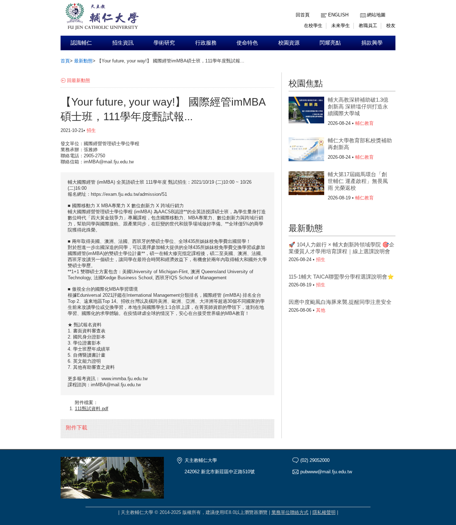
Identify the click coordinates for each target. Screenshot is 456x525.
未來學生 (340, 25)
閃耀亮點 (330, 43)
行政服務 (206, 43)
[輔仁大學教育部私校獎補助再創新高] (306, 151)
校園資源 (289, 43)
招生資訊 (123, 43)
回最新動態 (78, 80)
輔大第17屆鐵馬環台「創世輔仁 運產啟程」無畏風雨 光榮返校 (358, 181)
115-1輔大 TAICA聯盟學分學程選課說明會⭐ (341, 277)
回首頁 (303, 14)
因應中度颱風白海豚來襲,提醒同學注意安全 (340, 302)
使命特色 (247, 43)
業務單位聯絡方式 (290, 512)
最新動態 (83, 60)
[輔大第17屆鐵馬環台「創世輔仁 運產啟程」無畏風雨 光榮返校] (306, 185)
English (338, 14)
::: (362, 9)
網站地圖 (376, 14)
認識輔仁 (81, 43)
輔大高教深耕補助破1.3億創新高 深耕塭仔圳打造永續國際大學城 (358, 106)
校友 (390, 25)
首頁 (65, 60)
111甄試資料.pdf (91, 408)
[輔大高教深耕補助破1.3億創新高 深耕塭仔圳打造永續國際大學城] (306, 111)
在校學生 (313, 25)
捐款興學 (372, 43)
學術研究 (164, 43)
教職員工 (368, 25)
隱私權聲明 (324, 512)
